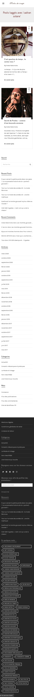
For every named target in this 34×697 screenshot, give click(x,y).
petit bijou (8, 660)
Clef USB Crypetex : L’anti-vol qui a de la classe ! (15, 209)
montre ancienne (10, 611)
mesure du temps (10, 603)
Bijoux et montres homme (10, 231)
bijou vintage (9, 558)
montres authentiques (12, 637)
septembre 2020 (7, 262)
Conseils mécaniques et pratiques (13, 366)
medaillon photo (10, 592)
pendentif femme (23, 656)
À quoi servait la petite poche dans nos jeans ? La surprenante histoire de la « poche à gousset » (16, 181)
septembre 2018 (7, 310)
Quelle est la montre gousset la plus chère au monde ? (16, 202)
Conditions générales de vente (11, 427)
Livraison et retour (7, 431)
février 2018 (5, 315)
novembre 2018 (6, 302)
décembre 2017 (6, 323)
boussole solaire (10, 565)
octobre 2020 (6, 258)
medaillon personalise (12, 588)
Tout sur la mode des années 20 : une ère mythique (15, 196)
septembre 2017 (6, 337)
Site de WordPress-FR (8, 405)
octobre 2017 (5, 332)
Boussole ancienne (11, 561)
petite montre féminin (12, 664)
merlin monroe (9, 599)
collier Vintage (10, 580)
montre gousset (10, 626)
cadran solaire (10, 577)
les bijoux (26, 584)
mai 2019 (4, 288)
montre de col (9, 615)
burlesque (26, 565)
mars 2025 (5, 254)
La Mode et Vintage (7, 370)
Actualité (4, 362)
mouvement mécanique (12, 653)
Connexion (5, 392)
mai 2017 (4, 350)
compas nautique (10, 584)
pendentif (8, 656)
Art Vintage (8, 550)
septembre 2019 (6, 280)
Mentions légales (7, 422)
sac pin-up (24, 679)
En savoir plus (9, 80)
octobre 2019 (5, 275)
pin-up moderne (10, 668)
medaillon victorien (11, 596)
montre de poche (10, 618)
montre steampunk (11, 645)
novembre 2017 (6, 328)
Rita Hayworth (9, 679)
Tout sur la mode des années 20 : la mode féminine (15, 189)
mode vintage (23, 607)
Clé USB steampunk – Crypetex (18, 240)
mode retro (8, 607)
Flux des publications (8, 396)
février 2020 (5, 267)
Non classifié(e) (6, 375)
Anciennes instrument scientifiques (12, 547)
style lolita (22, 683)
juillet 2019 (5, 284)
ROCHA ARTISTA (6, 236)
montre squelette (10, 641)
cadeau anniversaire (12, 569)
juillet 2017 (5, 341)
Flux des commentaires (9, 401)
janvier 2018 (5, 319)
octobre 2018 (5, 306)
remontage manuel (11, 675)
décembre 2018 (6, 297)
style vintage (9, 687)
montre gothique (10, 622)
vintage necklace (10, 691)
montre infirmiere (11, 630)
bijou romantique (10, 554)
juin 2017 (4, 345)
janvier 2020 (5, 271)
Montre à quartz (10, 649)
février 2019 (5, 293)
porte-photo (9, 672)
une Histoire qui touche (9, 379)
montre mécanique (11, 634)
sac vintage (8, 683)
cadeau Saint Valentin (12, 573)
